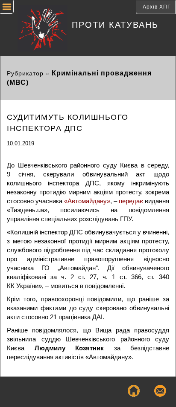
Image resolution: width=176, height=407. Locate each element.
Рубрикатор (25, 73)
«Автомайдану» (87, 201)
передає (131, 201)
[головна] (36, 29)
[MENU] (7, 8)
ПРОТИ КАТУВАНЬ (115, 24)
